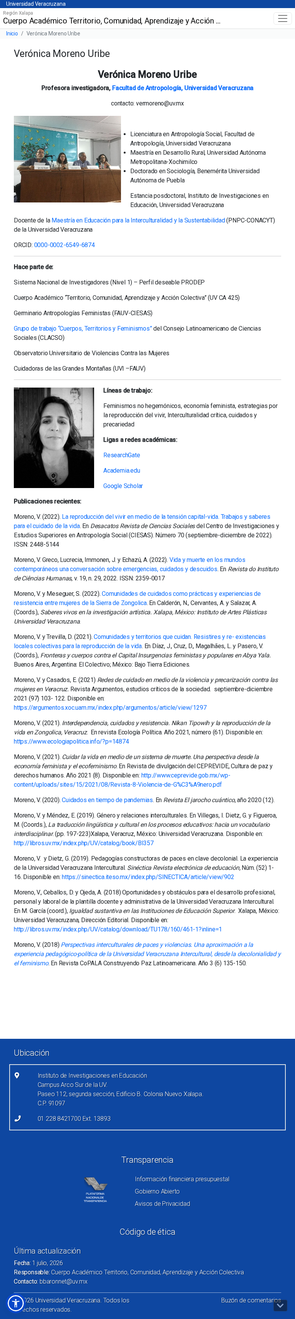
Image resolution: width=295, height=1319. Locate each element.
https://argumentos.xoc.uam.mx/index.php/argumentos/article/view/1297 (110, 707)
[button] (16, 1303)
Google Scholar (123, 486)
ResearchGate (121, 455)
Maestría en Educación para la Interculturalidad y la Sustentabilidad (138, 220)
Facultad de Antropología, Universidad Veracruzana (183, 88)
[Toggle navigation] (282, 18)
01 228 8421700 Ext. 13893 (74, 1118)
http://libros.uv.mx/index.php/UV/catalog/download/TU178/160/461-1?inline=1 (118, 929)
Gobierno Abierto (157, 1191)
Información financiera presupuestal (182, 1179)
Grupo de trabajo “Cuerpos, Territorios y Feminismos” (83, 328)
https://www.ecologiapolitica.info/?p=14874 (71, 741)
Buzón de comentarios (251, 1300)
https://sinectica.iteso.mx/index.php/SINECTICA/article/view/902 (148, 877)
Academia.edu (121, 470)
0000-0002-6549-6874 (64, 245)
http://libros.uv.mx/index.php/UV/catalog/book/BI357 (84, 843)
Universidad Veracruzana (35, 4)
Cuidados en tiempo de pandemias (107, 800)
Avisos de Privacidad (162, 1203)
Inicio (12, 33)
